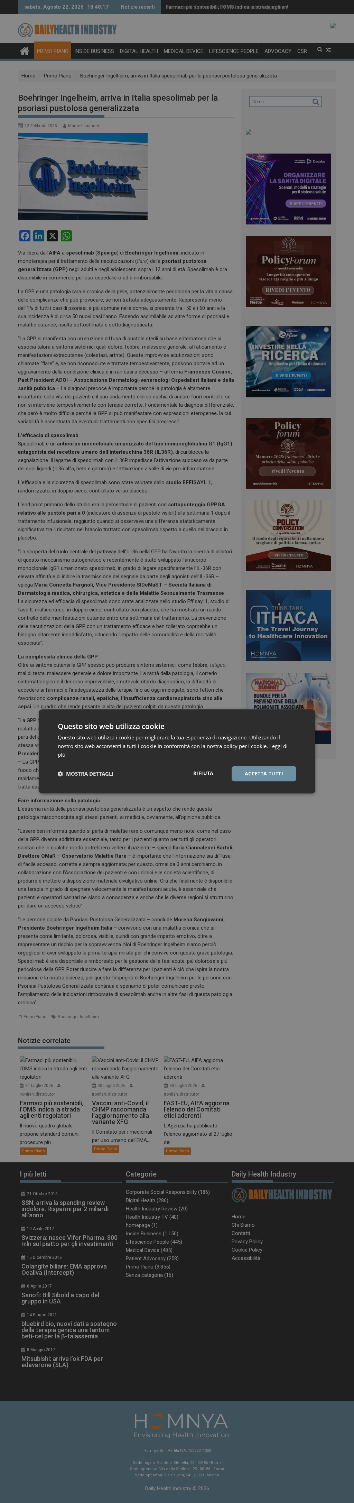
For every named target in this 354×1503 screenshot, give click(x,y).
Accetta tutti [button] (264, 773)
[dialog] (177, 751)
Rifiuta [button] (203, 773)
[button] (85, 773)
